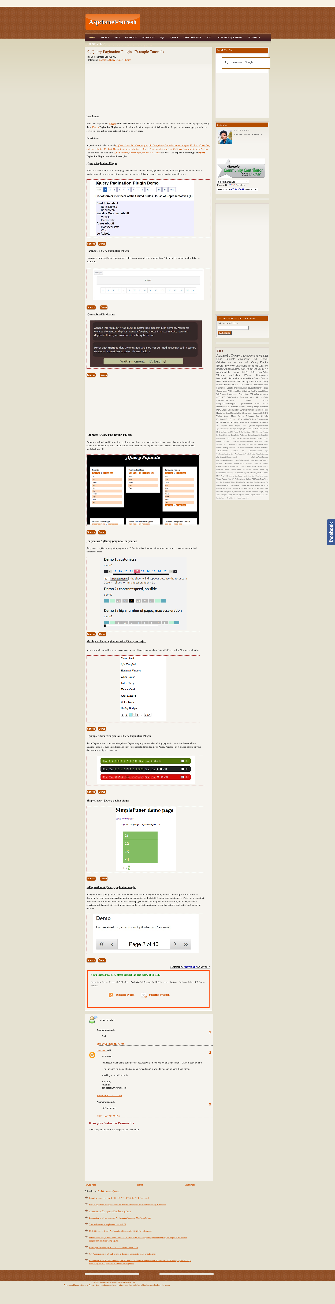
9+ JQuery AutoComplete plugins (156, 149)
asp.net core (252, 444)
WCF (219, 394)
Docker (227, 469)
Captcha (244, 428)
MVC (208, 37)
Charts (225, 409)
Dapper (265, 466)
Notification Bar (249, 476)
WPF (254, 488)
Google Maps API (223, 391)
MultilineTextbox (250, 419)
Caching (250, 463)
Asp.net (222, 355)
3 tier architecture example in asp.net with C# (107, 1224)
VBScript (235, 488)
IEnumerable (257, 413)
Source (91, 243)
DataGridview (233, 397)
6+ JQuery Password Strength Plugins (190, 149)
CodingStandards (223, 466)
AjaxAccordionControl (243, 454)
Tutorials (254, 37)
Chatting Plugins (261, 463)
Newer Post (90, 1184)
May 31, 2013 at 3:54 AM (108, 1115)
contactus (220, 491)
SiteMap (260, 438)
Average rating (235, 428)
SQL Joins (254, 394)
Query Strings (246, 479)
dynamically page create (241, 491)
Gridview (131, 37)
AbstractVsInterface (261, 447)
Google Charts (259, 469)
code (266, 488)
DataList (265, 400)
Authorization (240, 463)
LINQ (218, 432)
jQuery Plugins (121, 152)
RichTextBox (241, 482)
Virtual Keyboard (245, 488)
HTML (219, 381)
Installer (265, 428)
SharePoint (256, 381)
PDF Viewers (257, 432)
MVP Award (221, 476)
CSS (254, 371)
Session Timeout (250, 438)
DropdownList (223, 368)
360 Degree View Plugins (229, 425)
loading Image (253, 406)
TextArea (255, 485)
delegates (228, 491)
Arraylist (220, 463)
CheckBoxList (234, 409)
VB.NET (263, 355)
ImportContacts (249, 472)
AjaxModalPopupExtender (249, 387)
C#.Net (245, 355)
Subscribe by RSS (125, 994)
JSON (244, 368)
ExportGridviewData (229, 384)
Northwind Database (234, 476)
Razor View (244, 394)
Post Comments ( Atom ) (109, 1191)
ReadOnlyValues (229, 482)
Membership (222, 378)
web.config (263, 394)
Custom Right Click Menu (251, 466)
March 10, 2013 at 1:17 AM (109, 1095)
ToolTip (254, 391)
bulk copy (261, 488)
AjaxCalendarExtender (260, 454)
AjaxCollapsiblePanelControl (233, 457)
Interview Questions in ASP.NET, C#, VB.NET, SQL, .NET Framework (119, 1198)
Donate (234, 469)
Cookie (253, 400)
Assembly (229, 463)
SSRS (265, 413)
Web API (255, 397)
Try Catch (227, 488)
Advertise (236, 450)
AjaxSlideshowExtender (259, 460)
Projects (238, 479)
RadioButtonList (223, 406)
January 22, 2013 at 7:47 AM (110, 1043)
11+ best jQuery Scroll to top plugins (121, 149)
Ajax (117, 37)
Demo (102, 243)
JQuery (174, 37)
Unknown (102, 1050)
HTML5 (259, 428)
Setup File (264, 482)
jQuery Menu (231, 416)
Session (257, 482)
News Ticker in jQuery (243, 432)
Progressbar (233, 394)
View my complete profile (248, 134)
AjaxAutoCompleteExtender (258, 425)
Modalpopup (262, 375)
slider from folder (235, 498)
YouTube (264, 397)
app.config (243, 444)
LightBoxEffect (247, 403)
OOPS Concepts (192, 37)
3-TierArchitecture (247, 447)
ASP (245, 425)
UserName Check (261, 441)
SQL (162, 37)
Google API (263, 368)
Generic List (236, 413)
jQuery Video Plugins (247, 494)
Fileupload (253, 365)
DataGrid (220, 469)
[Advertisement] (206, 22)
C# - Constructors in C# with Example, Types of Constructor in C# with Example (122, 1254)
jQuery (112, 123)
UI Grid (219, 422)
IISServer (250, 375)
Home (92, 37)
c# (247, 362)
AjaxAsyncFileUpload (230, 400)
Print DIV (231, 479)
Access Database (247, 416)
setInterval (254, 422)
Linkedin (224, 432)
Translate (240, 184)
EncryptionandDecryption (228, 403)
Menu (225, 394)
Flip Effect (252, 428)
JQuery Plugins (124, 59)
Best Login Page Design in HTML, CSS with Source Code (113, 1247)
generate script (258, 491)
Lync (257, 472)
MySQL (231, 432)
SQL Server (155, 152)
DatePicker (263, 371)
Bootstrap (264, 387)
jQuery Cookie (243, 422)
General (103, 59)
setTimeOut (263, 422)
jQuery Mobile (233, 494)
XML (241, 384)
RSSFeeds (256, 479)
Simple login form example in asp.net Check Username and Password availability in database (127, 1204)
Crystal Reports (261, 378)
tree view (245, 498)
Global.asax (247, 413)
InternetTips (236, 391)
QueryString (235, 435)
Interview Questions (229, 37)
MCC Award (263, 472)
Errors (220, 365)
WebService (258, 384)
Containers (235, 466)
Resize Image (253, 435)
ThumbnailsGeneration (246, 441)
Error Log (241, 469)
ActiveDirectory (223, 450)
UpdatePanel (232, 387)
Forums (249, 469)
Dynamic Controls (247, 409)
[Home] (206, 2)
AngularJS (235, 368)
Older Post (190, 1184)
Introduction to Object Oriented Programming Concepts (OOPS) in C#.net (120, 1218)
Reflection (244, 435)
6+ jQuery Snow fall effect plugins (131, 145)
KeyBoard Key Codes (226, 419)
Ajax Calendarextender (253, 450)
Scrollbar (250, 482)
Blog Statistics (262, 416)
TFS (229, 485)
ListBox (239, 419)
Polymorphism (262, 419)
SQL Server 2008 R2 (234, 438)
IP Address (239, 472)
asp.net (145, 152)
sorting (226, 447)
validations (252, 368)
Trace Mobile (97, 44)
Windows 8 (234, 444)
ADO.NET (221, 397)
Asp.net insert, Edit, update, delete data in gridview (110, 1211)
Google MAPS (242, 371)
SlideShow (246, 391)
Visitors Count (222, 444)
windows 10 (234, 447)
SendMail (248, 384)
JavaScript (148, 37)
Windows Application (230, 375)
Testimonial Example (238, 485)
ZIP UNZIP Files (230, 422)
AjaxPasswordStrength (226, 460)
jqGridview (260, 494)
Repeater (245, 397)
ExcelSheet (228, 381)
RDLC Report (261, 403)
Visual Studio (263, 391)
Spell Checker (221, 485)
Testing (249, 485)
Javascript (245, 359)
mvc (266, 365)
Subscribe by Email (159, 994)
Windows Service (239, 406)
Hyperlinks (231, 472)
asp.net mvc (236, 362)
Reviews (261, 435)
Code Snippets (227, 359)
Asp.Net (104, 37)
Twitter (220, 416)
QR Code (227, 435)
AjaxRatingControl (243, 460)
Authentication (236, 378)
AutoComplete (224, 371)
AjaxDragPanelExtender (259, 457)
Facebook (259, 409)
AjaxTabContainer (223, 428)
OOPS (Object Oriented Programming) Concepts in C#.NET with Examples (120, 1231)
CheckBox (248, 378)
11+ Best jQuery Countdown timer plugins (169, 145)
